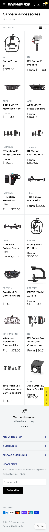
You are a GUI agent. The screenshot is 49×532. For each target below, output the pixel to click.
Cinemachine (10, 334)
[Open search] (33, 4)
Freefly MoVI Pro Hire (34, 246)
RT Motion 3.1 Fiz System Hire (12, 153)
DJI (4, 57)
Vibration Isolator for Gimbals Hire (10, 342)
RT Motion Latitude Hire (35, 153)
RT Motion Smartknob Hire (9, 200)
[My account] (38, 4)
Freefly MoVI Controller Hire (11, 294)
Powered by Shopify (13, 526)
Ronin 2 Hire (10, 61)
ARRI (5, 101)
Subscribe (13, 490)
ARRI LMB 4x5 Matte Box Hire (36, 387)
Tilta (30, 192)
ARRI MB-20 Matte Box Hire (36, 107)
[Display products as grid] (40, 28)
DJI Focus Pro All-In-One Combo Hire (35, 342)
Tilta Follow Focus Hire (34, 199)
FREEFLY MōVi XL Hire (35, 294)
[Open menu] (4, 4)
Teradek (8, 147)
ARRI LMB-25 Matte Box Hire (12, 107)
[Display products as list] (45, 28)
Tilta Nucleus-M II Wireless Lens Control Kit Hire (12, 389)
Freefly (32, 240)
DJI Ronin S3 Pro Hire (34, 63)
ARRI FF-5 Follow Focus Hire (11, 248)
